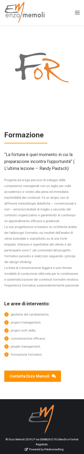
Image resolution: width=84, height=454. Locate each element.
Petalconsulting (54, 449)
